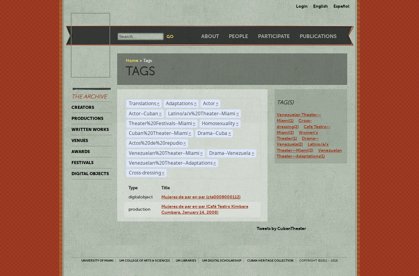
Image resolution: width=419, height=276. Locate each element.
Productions (87, 118)
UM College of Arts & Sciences (144, 260)
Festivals (82, 162)
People (238, 36)
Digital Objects (90, 173)
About (210, 36)
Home (132, 60)
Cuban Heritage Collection (270, 260)
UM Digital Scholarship (221, 260)
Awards (80, 151)
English (320, 6)
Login (302, 6)
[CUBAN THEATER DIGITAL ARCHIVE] (85, 20)
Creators (82, 107)
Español (341, 6)
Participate (274, 36)
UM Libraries (186, 260)
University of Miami (97, 260)
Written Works (90, 129)
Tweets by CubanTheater (281, 228)
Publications (318, 36)
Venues (79, 140)
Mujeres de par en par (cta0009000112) (200, 196)
